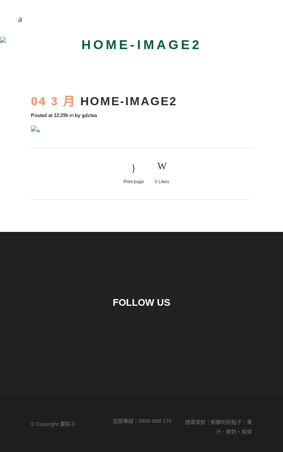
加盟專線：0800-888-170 (142, 421)
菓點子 (68, 424)
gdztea (89, 115)
